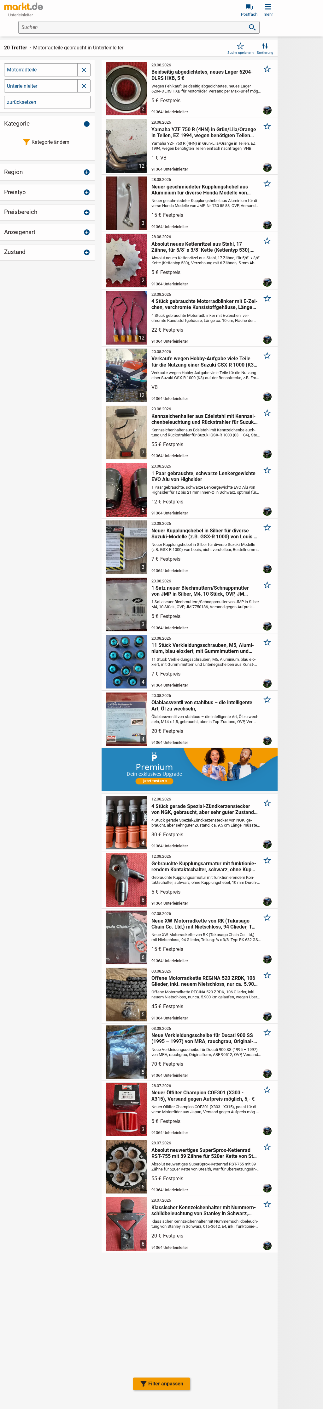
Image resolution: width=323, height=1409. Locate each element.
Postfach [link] (249, 14)
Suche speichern (240, 53)
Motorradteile (22, 70)
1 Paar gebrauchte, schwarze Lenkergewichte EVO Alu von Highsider (203, 476)
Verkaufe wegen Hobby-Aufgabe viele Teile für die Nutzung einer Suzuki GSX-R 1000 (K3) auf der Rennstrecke (203, 362)
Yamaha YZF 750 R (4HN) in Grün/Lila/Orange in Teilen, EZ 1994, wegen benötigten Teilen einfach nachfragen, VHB (203, 132)
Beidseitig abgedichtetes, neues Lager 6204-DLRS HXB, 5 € (202, 75)
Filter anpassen (165, 1384)
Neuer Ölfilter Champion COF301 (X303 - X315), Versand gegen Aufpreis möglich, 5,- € (203, 1096)
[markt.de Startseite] (23, 6)
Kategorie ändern (50, 142)
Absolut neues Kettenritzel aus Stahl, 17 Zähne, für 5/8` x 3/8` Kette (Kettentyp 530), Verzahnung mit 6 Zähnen (201, 247)
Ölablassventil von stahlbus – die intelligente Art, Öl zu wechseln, (201, 705)
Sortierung (265, 53)
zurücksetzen (21, 102)
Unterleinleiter (22, 86)
